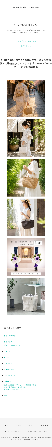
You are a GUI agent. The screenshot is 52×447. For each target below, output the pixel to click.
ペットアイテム (10, 375)
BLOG (31, 425)
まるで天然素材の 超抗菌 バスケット (17, 387)
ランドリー (8, 363)
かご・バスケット (10, 336)
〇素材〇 (7, 381)
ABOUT (19, 425)
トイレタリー (9, 369)
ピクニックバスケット (12, 345)
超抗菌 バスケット (33, 385)
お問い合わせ (26, 46)
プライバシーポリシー (13, 431)
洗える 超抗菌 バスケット (13, 385)
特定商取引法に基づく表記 (37, 431)
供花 (5, 395)
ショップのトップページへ (26, 41)
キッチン (7, 357)
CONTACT (44, 425)
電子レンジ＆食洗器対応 (13, 389)
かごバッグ (8, 342)
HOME (6, 425)
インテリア (8, 351)
